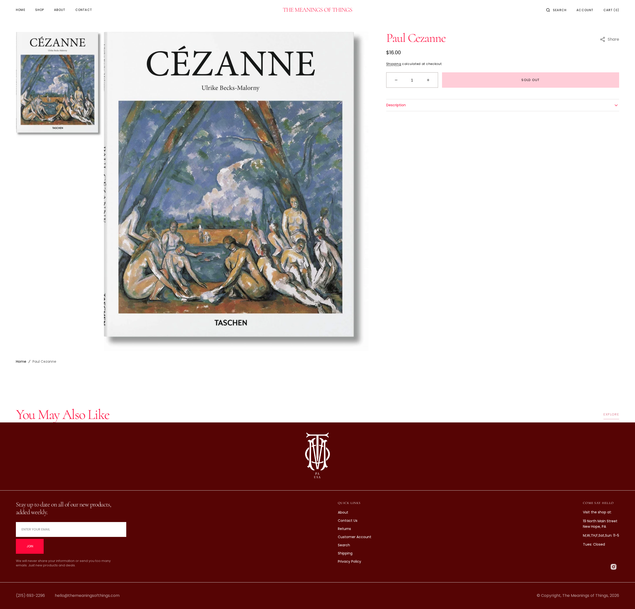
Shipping (393, 64)
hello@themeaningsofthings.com (87, 595)
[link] (317, 456)
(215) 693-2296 (30, 595)
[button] (556, 9)
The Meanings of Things (585, 595)
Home (21, 361)
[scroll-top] (623, 597)
